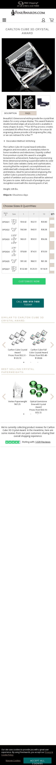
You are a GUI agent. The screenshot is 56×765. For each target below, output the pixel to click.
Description (10, 113)
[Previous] (4, 344)
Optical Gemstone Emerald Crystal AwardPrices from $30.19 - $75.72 (38, 407)
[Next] (52, 344)
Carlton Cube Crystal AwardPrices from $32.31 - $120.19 (17, 353)
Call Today (28, 303)
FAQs (27, 113)
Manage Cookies (13, 760)
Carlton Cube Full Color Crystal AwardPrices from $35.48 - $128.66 (38, 353)
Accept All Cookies (37, 761)
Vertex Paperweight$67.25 (17, 403)
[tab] (10, 113)
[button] (4, 19)
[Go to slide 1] (23, 362)
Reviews (42, 442)
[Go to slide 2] (30, 362)
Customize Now (29, 281)
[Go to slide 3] (37, 362)
